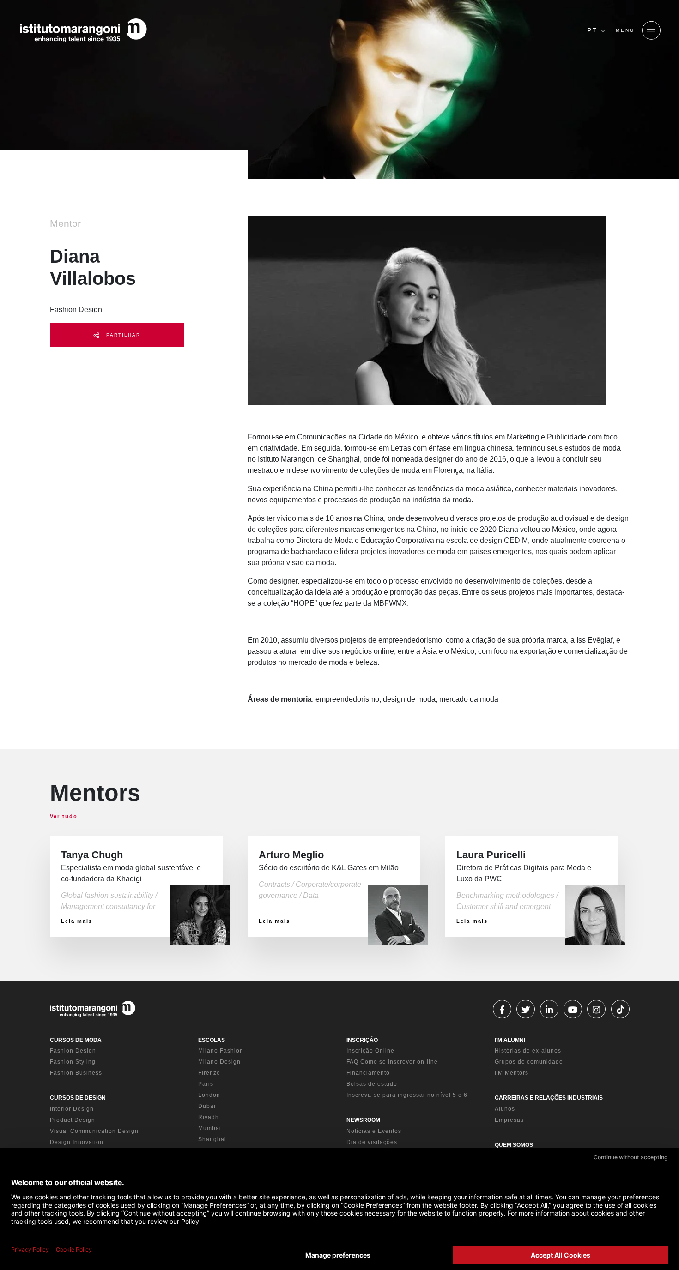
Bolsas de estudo (371, 1084)
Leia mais (76, 921)
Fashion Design (73, 1050)
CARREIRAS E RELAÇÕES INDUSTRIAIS (549, 1098)
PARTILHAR (122, 334)
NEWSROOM (363, 1120)
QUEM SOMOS (514, 1145)
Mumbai (209, 1128)
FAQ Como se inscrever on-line (392, 1062)
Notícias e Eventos (373, 1131)
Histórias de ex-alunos (528, 1050)
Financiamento (368, 1073)
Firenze (209, 1073)
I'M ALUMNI (510, 1040)
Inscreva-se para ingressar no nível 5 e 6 (406, 1095)
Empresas (509, 1120)
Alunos (505, 1109)
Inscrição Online (370, 1050)
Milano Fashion (220, 1050)
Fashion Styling (73, 1062)
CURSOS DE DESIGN (78, 1098)
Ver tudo (64, 816)
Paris (205, 1084)
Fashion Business (76, 1073)
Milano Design (219, 1062)
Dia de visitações (371, 1142)
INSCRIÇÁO (362, 1040)
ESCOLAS (211, 1040)
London (209, 1095)
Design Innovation (76, 1142)
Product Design (72, 1120)
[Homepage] (83, 30)
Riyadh (208, 1117)
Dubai (207, 1106)
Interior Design (72, 1109)
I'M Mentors (511, 1073)
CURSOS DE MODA (76, 1040)
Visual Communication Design (94, 1131)
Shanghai (212, 1139)
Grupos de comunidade (529, 1062)
